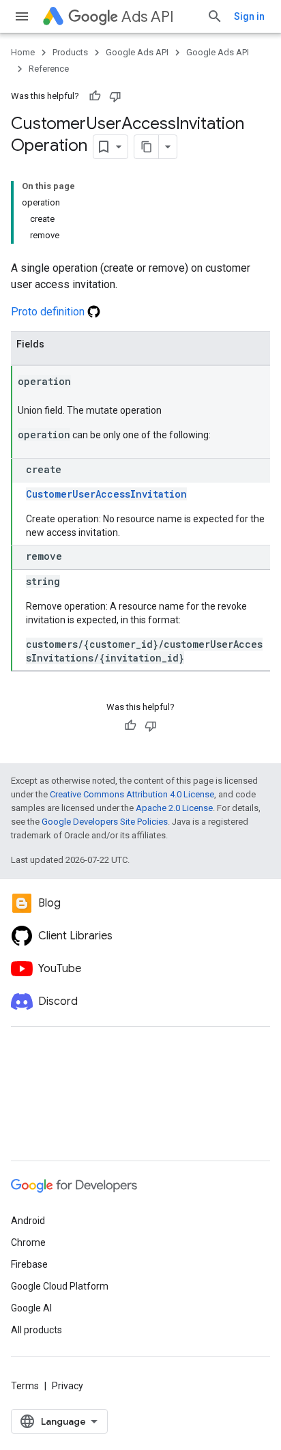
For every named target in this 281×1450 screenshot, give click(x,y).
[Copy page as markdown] (146, 146)
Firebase (29, 1264)
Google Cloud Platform (59, 1286)
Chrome (28, 1242)
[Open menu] (21, 16)
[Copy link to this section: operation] (84, 382)
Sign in (249, 16)
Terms (25, 1385)
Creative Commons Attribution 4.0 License (132, 794)
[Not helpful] (115, 96)
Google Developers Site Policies (105, 821)
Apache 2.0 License (174, 808)
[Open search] (215, 16)
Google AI (31, 1308)
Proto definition (49, 311)
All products (36, 1329)
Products (70, 52)
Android (28, 1220)
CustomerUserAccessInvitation (106, 493)
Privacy (67, 1385)
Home (23, 52)
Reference (49, 68)
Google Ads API (137, 52)
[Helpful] (95, 96)
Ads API (147, 17)
